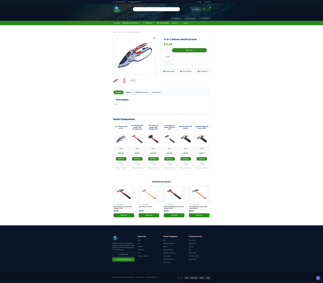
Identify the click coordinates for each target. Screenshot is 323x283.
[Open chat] (318, 278)
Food (164, 240)
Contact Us (141, 249)
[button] (154, 38)
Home (118, 23)
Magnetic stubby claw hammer (185, 127)
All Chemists (121, 204)
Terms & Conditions (194, 256)
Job (175, 23)
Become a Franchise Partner (123, 259)
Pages (186, 23)
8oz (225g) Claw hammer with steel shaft (169, 127)
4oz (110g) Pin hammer (145, 206)
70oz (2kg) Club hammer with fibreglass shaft (153, 127)
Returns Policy (192, 259)
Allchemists (120, 277)
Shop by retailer (164, 23)
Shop (139, 243)
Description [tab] (118, 92)
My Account (192, 240)
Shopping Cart (193, 243)
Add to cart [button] (121, 158)
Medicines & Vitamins (131, 23)
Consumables (167, 256)
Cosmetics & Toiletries (169, 252)
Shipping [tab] (128, 92)
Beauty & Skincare (168, 249)
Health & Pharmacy (168, 259)
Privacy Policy (192, 252)
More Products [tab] (156, 92)
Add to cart (189, 50)
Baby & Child (166, 262)
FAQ (190, 249)
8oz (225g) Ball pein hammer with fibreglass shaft (137, 127)
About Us (140, 246)
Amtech (120, 32)
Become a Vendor (142, 256)
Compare (167, 56)
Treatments (148, 23)
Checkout (191, 246)
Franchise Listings (123, 254)
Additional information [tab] (141, 92)
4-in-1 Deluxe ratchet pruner (121, 127)
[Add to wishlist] (174, 56)
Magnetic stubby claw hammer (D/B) (201, 127)
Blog (139, 252)
